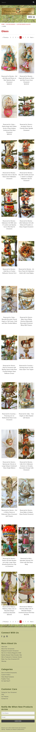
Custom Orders (10, 24)
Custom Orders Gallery (24, 24)
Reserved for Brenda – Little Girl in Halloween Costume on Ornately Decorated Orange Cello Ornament (26, 466)
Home (2, 24)
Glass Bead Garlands (7, 677)
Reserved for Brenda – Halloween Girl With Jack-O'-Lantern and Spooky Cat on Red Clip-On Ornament (9, 224)
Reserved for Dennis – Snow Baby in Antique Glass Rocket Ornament (26, 512)
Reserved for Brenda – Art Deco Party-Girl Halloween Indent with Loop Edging (26, 271)
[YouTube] (4, 636)
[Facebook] (1, 636)
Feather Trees (5, 679)
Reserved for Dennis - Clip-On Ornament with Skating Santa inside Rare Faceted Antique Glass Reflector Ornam (9, 369)
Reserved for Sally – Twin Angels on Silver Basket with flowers (26, 415)
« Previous (5, 37)
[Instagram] (7, 636)
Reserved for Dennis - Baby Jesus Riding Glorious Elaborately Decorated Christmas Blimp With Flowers (26, 321)
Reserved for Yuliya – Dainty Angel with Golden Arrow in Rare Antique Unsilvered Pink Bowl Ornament (9, 128)
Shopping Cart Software (11, 729)
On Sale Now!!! (5, 681)
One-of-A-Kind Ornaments (9, 672)
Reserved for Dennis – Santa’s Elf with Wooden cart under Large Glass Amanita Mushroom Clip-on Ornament (9, 562)
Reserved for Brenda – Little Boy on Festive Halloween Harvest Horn (9, 271)
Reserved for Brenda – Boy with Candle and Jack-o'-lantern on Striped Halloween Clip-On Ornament (26, 176)
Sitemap (3, 661)
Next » (32, 37)
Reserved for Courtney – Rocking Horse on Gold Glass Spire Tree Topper (26, 367)
